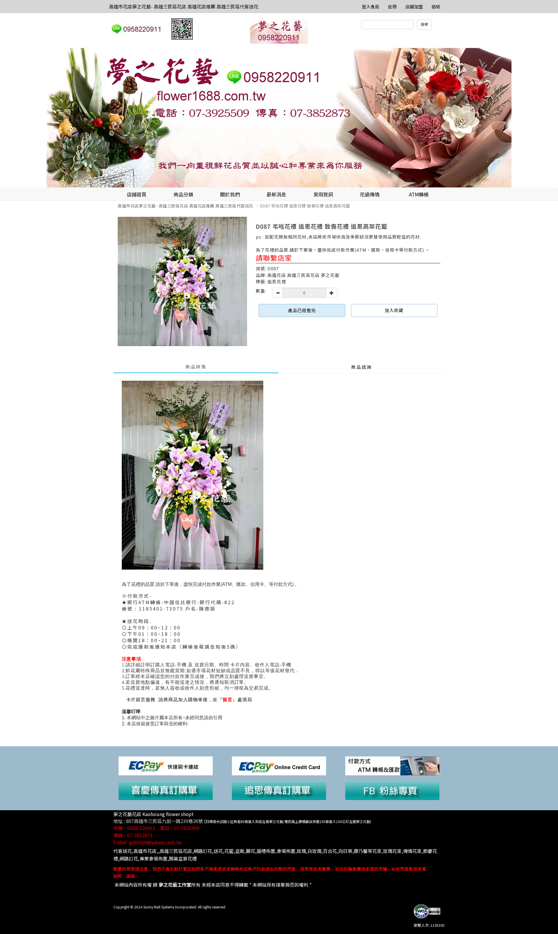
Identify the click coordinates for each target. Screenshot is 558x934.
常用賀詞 (323, 194)
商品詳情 (195, 367)
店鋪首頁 (136, 194)
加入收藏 (394, 310)
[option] (279, 117)
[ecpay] (166, 765)
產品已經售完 (302, 310)
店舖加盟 (414, 6)
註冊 (392, 6)
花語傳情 (370, 194)
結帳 (436, 6)
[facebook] (392, 790)
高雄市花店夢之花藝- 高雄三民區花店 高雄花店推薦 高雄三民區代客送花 (183, 6)
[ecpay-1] (279, 765)
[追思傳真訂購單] (279, 790)
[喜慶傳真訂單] (166, 790)
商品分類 (183, 194)
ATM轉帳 (419, 194)
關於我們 (230, 194)
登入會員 (370, 6)
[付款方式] (392, 765)
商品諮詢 (361, 367)
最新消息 (276, 194)
